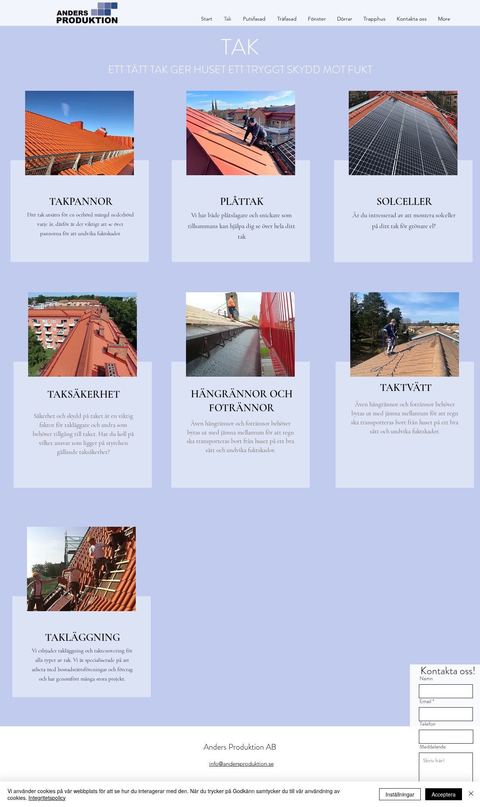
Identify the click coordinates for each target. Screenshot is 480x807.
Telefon (427, 723)
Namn (426, 678)
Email (425, 701)
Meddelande (433, 746)
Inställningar (400, 794)
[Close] (471, 794)
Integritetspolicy (47, 797)
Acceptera (444, 794)
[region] (78, 180)
